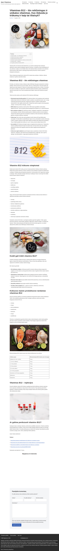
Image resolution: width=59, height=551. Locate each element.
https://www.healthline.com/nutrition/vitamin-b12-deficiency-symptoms (25, 444)
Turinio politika (13, 535)
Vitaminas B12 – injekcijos (16, 61)
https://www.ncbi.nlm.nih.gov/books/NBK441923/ (21, 446)
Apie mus (46, 3)
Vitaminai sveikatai (51, 2)
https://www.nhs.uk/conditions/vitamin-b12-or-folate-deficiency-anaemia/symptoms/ (27, 442)
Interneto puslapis (39, 497)
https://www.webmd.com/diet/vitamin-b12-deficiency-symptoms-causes (25, 440)
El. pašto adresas (28, 497)
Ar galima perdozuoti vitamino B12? (17, 62)
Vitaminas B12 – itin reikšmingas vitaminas (19, 55)
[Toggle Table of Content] (30, 54)
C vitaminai (30, 2)
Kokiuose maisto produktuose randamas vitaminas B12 (21, 59)
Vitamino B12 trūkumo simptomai (17, 57)
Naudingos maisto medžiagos (36, 3)
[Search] (57, 2)
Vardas (13, 497)
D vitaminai (37, 2)
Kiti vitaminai (43, 2)
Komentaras (15, 502)
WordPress (11, 549)
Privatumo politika (4, 535)
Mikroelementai (25, 3)
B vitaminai (24, 2)
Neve (2, 549)
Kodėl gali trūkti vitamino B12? (16, 58)
